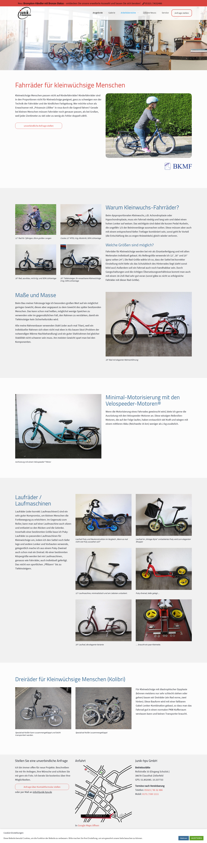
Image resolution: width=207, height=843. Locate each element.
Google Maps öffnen (88, 825)
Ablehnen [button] (183, 838)
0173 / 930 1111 (150, 794)
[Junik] (24, 13)
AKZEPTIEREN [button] (196, 838)
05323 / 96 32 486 (153, 789)
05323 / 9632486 (153, 3)
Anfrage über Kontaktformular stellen (42, 786)
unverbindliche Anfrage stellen (39, 125)
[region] (103, 35)
